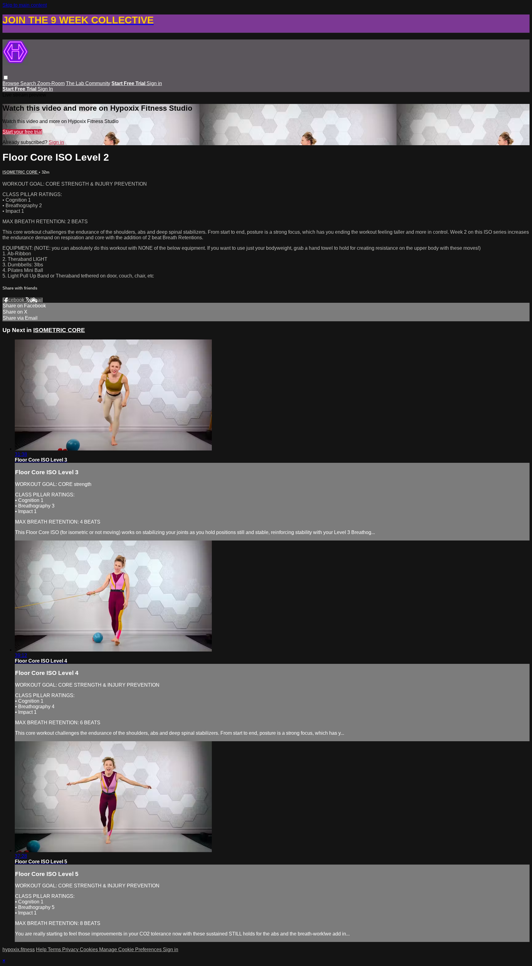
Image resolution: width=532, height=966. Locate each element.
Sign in (154, 83)
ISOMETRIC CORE (20, 172)
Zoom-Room (51, 83)
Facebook (14, 299)
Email (36, 299)
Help (42, 949)
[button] (6, 78)
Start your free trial (22, 131)
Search (28, 83)
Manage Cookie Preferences (131, 949)
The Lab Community (88, 83)
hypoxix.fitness (18, 949)
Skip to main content (24, 5)
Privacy (71, 949)
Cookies (89, 949)
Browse (11, 83)
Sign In (45, 89)
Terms (55, 949)
